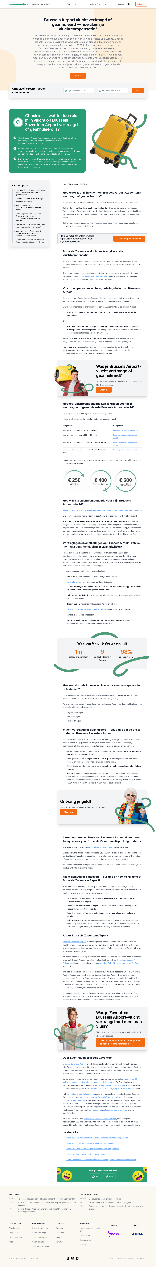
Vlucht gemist (38, 1242)
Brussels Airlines (123, 960)
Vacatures (60, 1242)
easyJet (125, 963)
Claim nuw (69, 812)
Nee (111, 1176)
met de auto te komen (75, 1100)
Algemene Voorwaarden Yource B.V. (132, 1258)
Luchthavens (85, 1235)
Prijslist (11, 1242)
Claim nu (78, 75)
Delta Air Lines (114, 963)
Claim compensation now (129, 238)
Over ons (60, 1233)
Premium (120, 4)
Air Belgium (120, 1085)
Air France (136, 963)
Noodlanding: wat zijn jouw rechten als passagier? (110, 1202)
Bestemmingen (86, 1240)
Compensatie (14, 1233)
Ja (97, 1176)
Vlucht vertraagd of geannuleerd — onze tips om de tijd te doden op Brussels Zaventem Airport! (29, 233)
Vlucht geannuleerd (40, 1237)
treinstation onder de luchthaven (80, 1094)
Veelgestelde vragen (40, 1246)
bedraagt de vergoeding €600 (125, 450)
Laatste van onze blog (89, 1194)
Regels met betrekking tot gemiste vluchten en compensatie (92, 1149)
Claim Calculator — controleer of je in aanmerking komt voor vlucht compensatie (101, 1159)
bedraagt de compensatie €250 (125, 430)
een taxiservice (95, 1110)
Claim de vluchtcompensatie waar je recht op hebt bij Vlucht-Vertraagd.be (120, 1042)
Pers (58, 1237)
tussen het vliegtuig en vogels (85, 609)
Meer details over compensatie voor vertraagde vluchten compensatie (97, 1138)
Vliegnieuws (14, 1194)
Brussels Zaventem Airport (74, 942)
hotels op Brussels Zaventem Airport (100, 1118)
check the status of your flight (100, 847)
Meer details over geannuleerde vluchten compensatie (90, 1143)
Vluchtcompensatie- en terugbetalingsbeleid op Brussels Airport (28, 207)
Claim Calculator (15, 1237)
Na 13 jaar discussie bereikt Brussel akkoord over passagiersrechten (46, 1199)
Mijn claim (141, 4)
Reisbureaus (85, 1244)
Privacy (111, 1258)
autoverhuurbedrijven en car (115, 1110)
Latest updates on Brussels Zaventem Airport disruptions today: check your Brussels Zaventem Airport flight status (30, 242)
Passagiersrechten (40, 1228)
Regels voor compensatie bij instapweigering (86, 1154)
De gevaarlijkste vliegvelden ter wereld (105, 1199)
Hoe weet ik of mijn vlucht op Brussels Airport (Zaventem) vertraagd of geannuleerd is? (30, 192)
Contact (108, 4)
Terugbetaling (14, 1228)
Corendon (102, 963)
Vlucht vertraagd (39, 1233)
